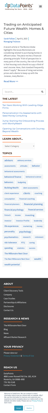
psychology (25, 231)
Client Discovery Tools (13, 290)
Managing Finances (12, 41)
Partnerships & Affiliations (15, 302)
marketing (27, 226)
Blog (6, 329)
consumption (9, 199)
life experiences (11, 226)
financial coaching (27, 199)
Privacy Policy (36, 401)
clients (26, 193)
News (6, 333)
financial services (35, 209)
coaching (38, 193)
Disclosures (9, 306)
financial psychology (14, 209)
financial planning (33, 204)
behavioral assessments (14, 171)
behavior (36, 165)
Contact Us (8, 310)
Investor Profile (22, 220)
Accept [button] (18, 408)
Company (8, 294)
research (27, 237)
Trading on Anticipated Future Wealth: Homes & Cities (24, 29)
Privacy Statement (12, 355)
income (18, 215)
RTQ (23, 242)
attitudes (23, 166)
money (39, 226)
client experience (11, 193)
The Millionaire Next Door (16, 253)
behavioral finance (12, 176)
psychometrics (11, 237)
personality (9, 231)
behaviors (8, 182)
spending (8, 248)
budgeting (22, 182)
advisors (8, 160)
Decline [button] (29, 408)
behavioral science (33, 176)
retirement (39, 237)
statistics (20, 248)
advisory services (24, 160)
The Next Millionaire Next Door (17, 259)
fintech (7, 215)
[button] (40, 6)
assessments (10, 165)
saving (32, 242)
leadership (38, 221)
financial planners (11, 204)
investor (7, 220)
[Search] (42, 92)
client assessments (30, 188)
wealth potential (12, 264)
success (32, 248)
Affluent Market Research (15, 337)
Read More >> (11, 81)
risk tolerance (10, 242)
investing (29, 215)
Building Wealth (11, 187)
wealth (37, 258)
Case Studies (9, 298)
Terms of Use (28, 355)
